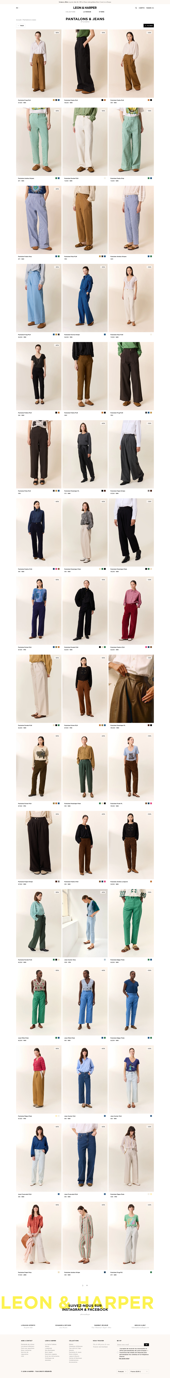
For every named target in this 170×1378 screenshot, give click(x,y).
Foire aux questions (27, 1348)
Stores (101, 11)
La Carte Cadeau (50, 1344)
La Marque (87, 11)
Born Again (48, 1352)
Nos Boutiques (50, 1350)
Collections (70, 11)
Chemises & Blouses (76, 1346)
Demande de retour (27, 1344)
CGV (22, 1356)
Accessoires (73, 1362)
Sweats (71, 1350)
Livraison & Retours (27, 1346)
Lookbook (48, 1348)
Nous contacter (26, 1350)
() (124, 1358)
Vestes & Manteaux (75, 1358)
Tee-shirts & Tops (75, 1348)
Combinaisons (73, 1360)
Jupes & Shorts (74, 1356)
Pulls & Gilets (73, 1354)
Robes (71, 1344)
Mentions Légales (51, 1354)
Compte (141, 8)
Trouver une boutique (100, 1346)
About (47, 1346)
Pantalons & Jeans (75, 1352)
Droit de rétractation (52, 1356)
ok (146, 1344)
